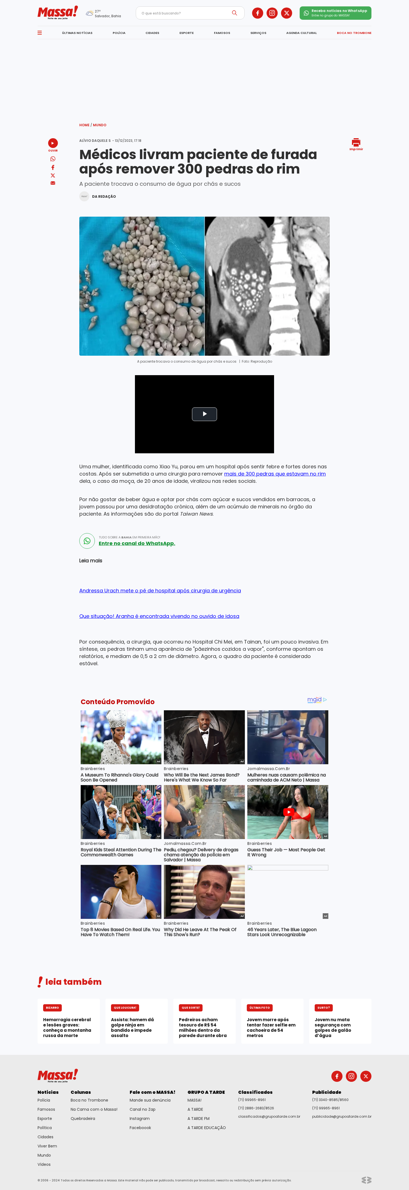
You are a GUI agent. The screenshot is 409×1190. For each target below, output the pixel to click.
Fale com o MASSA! (153, 1092)
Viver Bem (47, 1146)
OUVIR (53, 150)
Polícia (44, 1100)
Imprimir (356, 149)
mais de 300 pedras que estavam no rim (275, 473)
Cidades (45, 1137)
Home (85, 125)
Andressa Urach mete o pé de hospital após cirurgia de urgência (160, 590)
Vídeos (44, 1164)
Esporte (45, 1118)
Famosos (46, 1109)
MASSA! (194, 1100)
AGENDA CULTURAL (301, 33)
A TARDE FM (199, 1118)
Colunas (81, 1092)
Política (45, 1127)
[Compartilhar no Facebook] (52, 168)
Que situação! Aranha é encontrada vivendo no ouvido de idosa (159, 616)
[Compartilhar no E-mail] (53, 183)
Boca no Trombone (89, 1100)
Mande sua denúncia (150, 1100)
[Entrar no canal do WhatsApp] (87, 541)
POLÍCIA (119, 33)
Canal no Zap (143, 1109)
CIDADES (152, 33)
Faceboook (140, 1127)
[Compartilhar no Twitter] (53, 176)
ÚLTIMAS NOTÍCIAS (77, 33)
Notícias (48, 1092)
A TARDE (195, 1109)
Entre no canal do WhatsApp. (137, 543)
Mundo (99, 125)
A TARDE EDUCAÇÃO (207, 1127)
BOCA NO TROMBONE (354, 33)
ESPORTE (186, 33)
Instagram (140, 1118)
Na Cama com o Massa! (94, 1109)
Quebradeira (83, 1118)
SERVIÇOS (258, 33)
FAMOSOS (222, 33)
